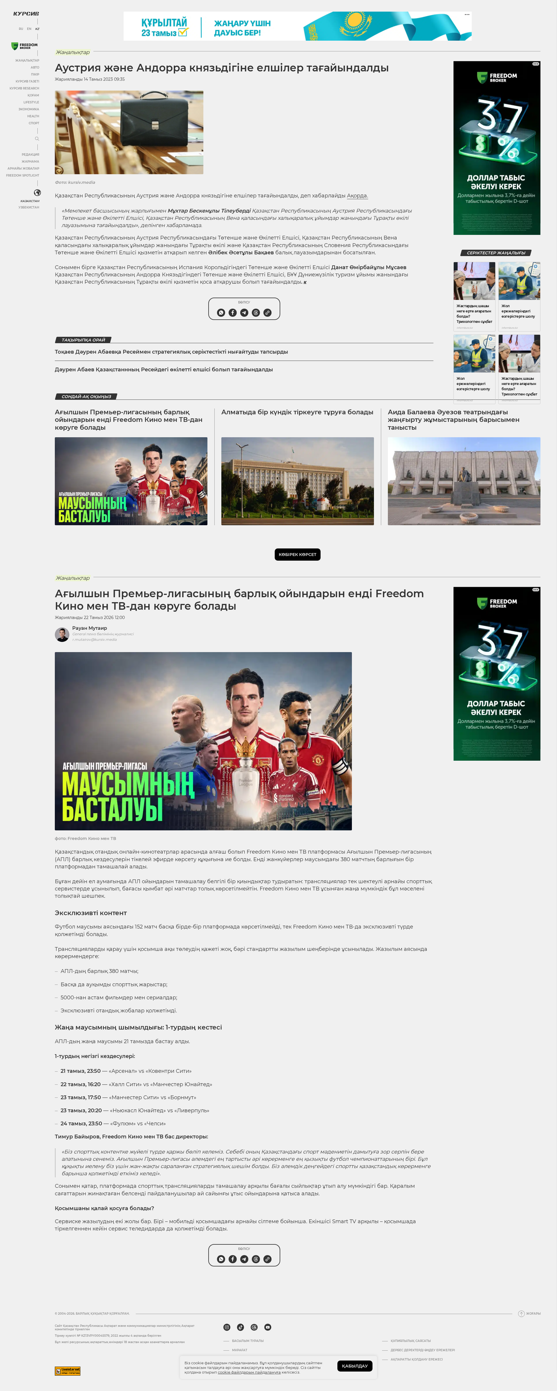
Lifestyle (31, 102)
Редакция (30, 154)
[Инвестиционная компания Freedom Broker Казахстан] (24, 46)
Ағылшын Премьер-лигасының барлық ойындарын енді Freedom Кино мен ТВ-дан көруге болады (128, 419)
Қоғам (33, 95)
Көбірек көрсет (298, 554)
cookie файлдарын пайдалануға (249, 1372)
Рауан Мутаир (89, 628)
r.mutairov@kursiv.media (94, 639)
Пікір (35, 74)
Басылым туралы (248, 1341)
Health (33, 116)
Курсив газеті (27, 81)
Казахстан (29, 201)
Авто (35, 67)
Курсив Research (24, 88)
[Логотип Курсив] (26, 14)
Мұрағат (239, 1350)
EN (29, 29)
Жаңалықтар (27, 60)
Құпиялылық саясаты (411, 1341)
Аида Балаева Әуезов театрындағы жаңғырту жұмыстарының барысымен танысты (454, 419)
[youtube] (267, 1327)
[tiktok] (240, 1327)
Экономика (29, 109)
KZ (37, 29)
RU (21, 29)
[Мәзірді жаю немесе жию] (37, 139)
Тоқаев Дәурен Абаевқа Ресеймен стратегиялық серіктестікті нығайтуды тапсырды (171, 352)
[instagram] (226, 1327)
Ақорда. (357, 195)
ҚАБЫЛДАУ (355, 1366)
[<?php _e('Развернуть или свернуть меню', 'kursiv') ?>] (37, 193)
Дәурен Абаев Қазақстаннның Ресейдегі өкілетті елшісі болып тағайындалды (164, 369)
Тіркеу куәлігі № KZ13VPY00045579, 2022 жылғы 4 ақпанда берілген (108, 1336)
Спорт (34, 123)
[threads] (254, 1327)
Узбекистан (29, 207)
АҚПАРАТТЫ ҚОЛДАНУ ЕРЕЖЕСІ (417, 1359)
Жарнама (30, 161)
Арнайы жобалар (23, 168)
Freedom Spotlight (22, 175)
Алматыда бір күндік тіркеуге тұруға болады (297, 412)
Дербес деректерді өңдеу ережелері (423, 1350)
